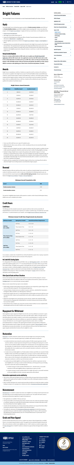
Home (4, 6)
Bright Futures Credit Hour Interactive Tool (37, 212)
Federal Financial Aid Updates (60, 15)
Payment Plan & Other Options (60, 61)
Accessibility (24, 451)
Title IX (23, 444)
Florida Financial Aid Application (10, 33)
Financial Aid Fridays (58, 64)
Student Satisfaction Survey (59, 104)
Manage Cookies (25, 455)
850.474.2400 (57, 99)
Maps (4, 445)
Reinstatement (6, 392)
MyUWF (52, 2)
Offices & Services (9, 6)
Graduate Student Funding (60, 33)
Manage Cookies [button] (52, 463)
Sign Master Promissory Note (59, 86)
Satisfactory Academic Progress (60, 52)
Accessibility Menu (26, 436)
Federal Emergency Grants (59, 24)
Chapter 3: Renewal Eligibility (25, 175)
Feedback (24, 453)
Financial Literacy (57, 69)
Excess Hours (43, 459)
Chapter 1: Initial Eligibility (40, 40)
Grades (33, 270)
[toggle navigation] (70, 49)
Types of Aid (22, 6)
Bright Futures (28, 6)
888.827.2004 (12, 38)
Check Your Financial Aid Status (60, 27)
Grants (56, 37)
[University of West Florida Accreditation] (64, 443)
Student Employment (59, 41)
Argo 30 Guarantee (58, 46)
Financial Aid (16, 6)
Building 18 (56, 95)
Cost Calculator (57, 81)
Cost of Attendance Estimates (28, 446)
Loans (56, 39)
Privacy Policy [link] (41, 463)
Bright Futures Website (15, 30)
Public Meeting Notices (26, 450)
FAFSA (55, 83)
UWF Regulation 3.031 (34, 261)
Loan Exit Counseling (58, 88)
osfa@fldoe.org (20, 38)
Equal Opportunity (26, 443)
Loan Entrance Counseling (59, 85)
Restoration (5, 336)
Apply (60, 2)
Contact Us (56, 66)
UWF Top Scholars (51, 459)
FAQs (55, 58)
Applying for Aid (57, 21)
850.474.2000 (5, 447)
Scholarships (57, 35)
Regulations (24, 441)
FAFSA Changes (57, 18)
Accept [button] (46, 463)
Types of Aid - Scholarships (34, 459)
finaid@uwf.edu (6, 281)
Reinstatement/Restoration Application (39, 384)
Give (56, 2)
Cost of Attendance (58, 55)
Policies (29, 441)
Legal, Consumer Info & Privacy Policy (27, 439)
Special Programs (57, 49)
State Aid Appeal (39, 324)
